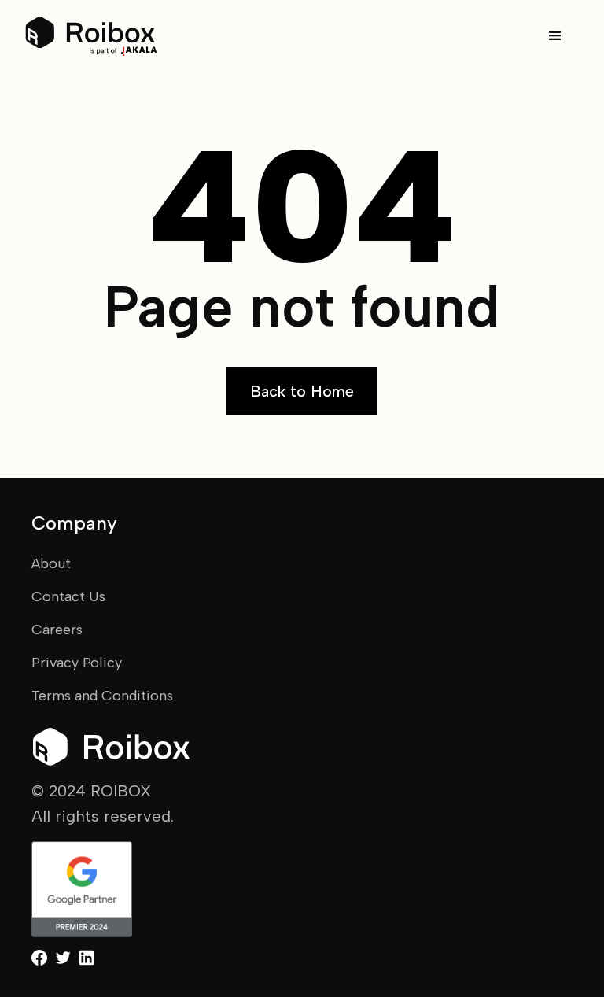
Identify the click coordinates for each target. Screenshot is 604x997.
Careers (57, 629)
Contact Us (68, 596)
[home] (91, 37)
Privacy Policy (76, 662)
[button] (555, 36)
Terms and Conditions (102, 696)
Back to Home (302, 391)
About (51, 563)
